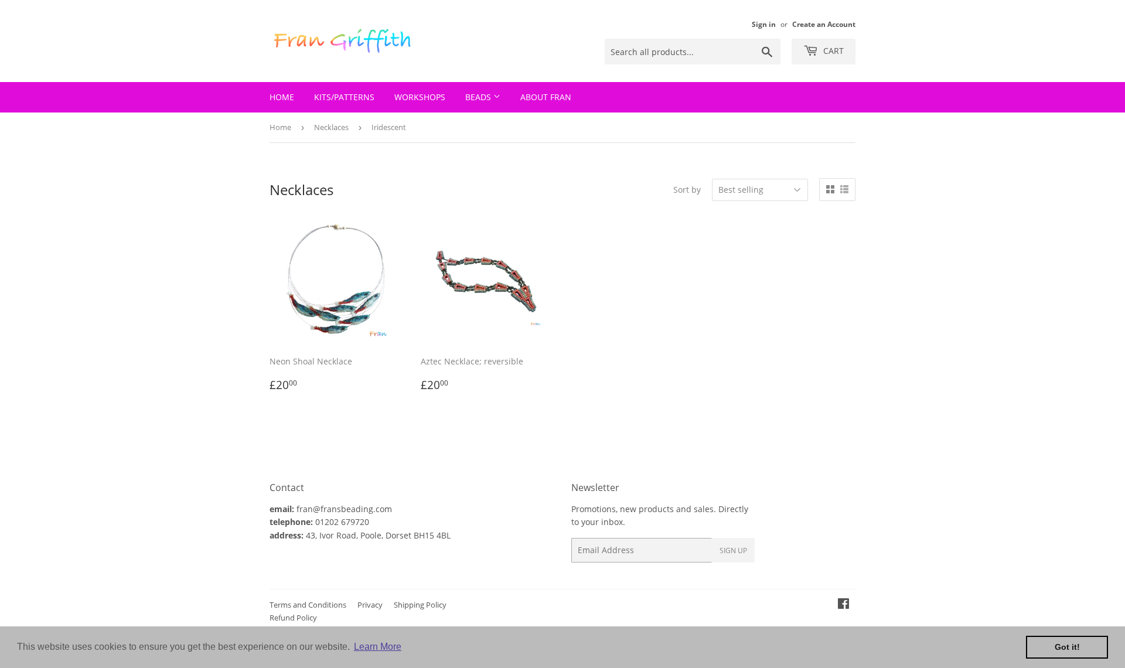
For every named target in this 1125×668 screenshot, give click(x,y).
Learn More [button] (377, 647)
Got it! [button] (1067, 647)
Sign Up (733, 550)
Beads (479, 97)
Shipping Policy (420, 604)
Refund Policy (293, 617)
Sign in (764, 24)
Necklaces (331, 127)
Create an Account (823, 24)
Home (282, 97)
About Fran (545, 97)
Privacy (370, 604)
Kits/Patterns (344, 97)
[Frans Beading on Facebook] (843, 605)
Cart (832, 50)
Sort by (687, 189)
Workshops (419, 97)
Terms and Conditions (308, 604)
